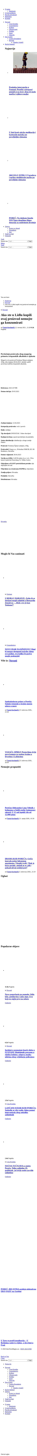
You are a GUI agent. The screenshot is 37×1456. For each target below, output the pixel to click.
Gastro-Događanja (15, 39)
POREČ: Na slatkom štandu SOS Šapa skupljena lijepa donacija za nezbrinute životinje (22, 220)
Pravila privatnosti (11, 15)
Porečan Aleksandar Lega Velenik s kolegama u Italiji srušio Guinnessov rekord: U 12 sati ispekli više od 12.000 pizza (20, 811)
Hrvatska (4, 521)
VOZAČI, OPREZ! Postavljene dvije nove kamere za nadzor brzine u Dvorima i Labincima (20, 754)
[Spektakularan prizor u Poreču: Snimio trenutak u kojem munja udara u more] (20, 681)
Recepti (11, 40)
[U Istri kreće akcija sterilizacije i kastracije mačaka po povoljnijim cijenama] (22, 113)
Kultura (11, 27)
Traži (30, 241)
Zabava (7, 226)
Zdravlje (11, 35)
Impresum (12, 11)
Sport (11, 33)
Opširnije (8, 1003)
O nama (7, 9)
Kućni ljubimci (10, 44)
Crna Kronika (13, 24)
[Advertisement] (18, 500)
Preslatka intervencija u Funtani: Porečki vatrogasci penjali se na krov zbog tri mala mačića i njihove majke (22, 90)
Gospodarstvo (13, 26)
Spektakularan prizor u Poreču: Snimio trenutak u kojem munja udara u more (18, 703)
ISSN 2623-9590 (26, 1349)
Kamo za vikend (14, 228)
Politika (11, 31)
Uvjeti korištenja (10, 13)
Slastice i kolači (18, 42)
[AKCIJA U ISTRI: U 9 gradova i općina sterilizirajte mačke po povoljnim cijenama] (22, 156)
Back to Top (5, 1356)
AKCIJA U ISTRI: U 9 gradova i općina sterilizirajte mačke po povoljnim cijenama (22, 177)
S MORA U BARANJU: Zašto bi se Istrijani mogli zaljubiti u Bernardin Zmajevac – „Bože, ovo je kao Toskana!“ (20, 601)
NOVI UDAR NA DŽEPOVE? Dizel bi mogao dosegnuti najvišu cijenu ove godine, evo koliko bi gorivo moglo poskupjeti (20, 652)
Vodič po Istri (9, 234)
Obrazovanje (13, 29)
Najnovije (8, 1364)
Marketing (8, 17)
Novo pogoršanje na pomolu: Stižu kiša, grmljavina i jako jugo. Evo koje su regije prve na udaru (19, 996)
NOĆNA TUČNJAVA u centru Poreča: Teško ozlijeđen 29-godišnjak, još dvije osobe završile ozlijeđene (19, 1169)
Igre (10, 232)
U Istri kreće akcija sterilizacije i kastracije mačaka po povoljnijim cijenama (22, 134)
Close (3, 1358)
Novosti (7, 22)
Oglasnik (8, 236)
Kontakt (7, 18)
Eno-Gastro (8, 37)
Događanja (12, 230)
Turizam (9, 594)
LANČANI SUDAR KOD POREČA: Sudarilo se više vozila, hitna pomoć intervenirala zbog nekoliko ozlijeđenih (20, 1111)
